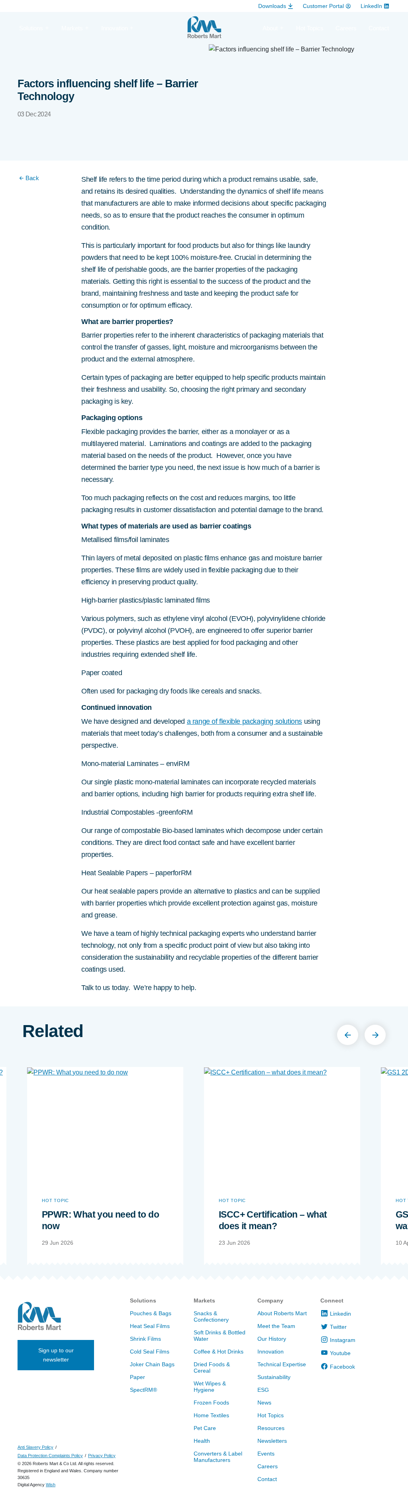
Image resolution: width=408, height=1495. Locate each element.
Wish (50, 1484)
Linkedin (340, 1313)
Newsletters (272, 1441)
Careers (346, 28)
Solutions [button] (31, 28)
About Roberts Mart (282, 1313)
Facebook (342, 1366)
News (264, 1402)
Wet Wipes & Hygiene (210, 1386)
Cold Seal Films (149, 1351)
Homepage (204, 31)
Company (270, 1300)
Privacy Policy (102, 1455)
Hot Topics (310, 28)
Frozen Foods (211, 1402)
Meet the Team (276, 1326)
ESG (263, 1390)
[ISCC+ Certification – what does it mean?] (282, 1125)
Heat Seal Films (150, 1326)
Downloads (272, 6)
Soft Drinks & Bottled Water (219, 1335)
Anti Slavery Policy (35, 1447)
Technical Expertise (281, 1364)
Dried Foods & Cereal (212, 1367)
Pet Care (205, 1428)
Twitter (338, 1327)
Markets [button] (72, 28)
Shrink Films (145, 1339)
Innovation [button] (114, 28)
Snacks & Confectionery (211, 1316)
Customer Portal (323, 6)
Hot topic (55, 1200)
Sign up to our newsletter (56, 1355)
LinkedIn (371, 6)
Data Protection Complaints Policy (50, 1455)
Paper (137, 1377)
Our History (271, 1339)
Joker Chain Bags (152, 1364)
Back (32, 178)
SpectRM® (143, 1390)
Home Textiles (211, 1415)
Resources (270, 1428)
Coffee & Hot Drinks (218, 1351)
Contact (379, 28)
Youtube (340, 1353)
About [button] (270, 28)
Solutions (143, 1300)
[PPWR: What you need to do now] (105, 1125)
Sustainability (273, 1377)
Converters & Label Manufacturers (218, 1456)
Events (266, 1453)
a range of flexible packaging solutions (244, 721)
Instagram (342, 1340)
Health (202, 1441)
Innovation (270, 1351)
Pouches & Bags (150, 1313)
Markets (204, 1300)
